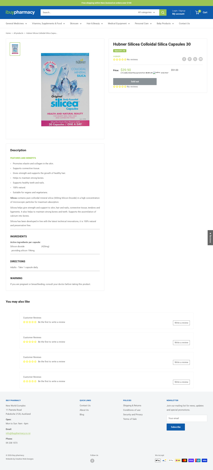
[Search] (162, 12)
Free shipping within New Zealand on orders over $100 (106, 3)
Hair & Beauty (93, 23)
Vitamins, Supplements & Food (47, 23)
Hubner (116, 56)
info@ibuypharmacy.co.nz (18, 433)
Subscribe (176, 427)
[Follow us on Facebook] (92, 461)
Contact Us (184, 23)
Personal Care (142, 23)
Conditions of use (131, 410)
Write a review (181, 323)
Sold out (135, 81)
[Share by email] (201, 59)
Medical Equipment (117, 23)
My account (178, 13)
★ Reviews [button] (210, 238)
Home (8, 33)
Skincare (74, 23)
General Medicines (15, 23)
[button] (120, 59)
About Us (84, 410)
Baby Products (164, 23)
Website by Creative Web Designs (19, 459)
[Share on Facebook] (184, 59)
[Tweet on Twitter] (195, 59)
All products (18, 33)
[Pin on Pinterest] (190, 59)
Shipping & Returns (132, 405)
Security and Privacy (133, 414)
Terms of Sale (130, 419)
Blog (82, 414)
